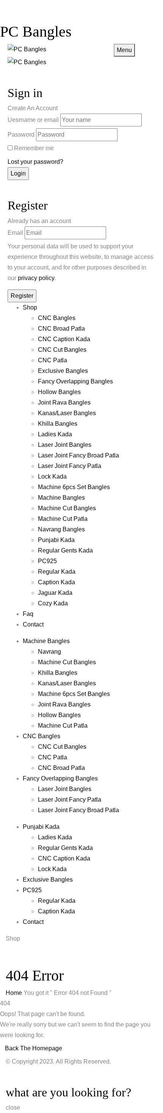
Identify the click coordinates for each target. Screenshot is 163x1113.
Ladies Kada (55, 434)
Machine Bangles (61, 497)
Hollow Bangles (59, 392)
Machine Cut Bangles (67, 508)
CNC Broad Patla (61, 328)
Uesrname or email (33, 120)
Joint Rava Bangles (64, 402)
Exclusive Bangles (63, 371)
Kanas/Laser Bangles (67, 413)
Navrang (49, 651)
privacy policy (36, 278)
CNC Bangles (56, 318)
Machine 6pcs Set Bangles (74, 487)
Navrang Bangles (61, 529)
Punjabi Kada (56, 540)
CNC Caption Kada (64, 339)
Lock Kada (52, 476)
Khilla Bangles (57, 423)
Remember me (34, 148)
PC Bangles (36, 31)
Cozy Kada (53, 603)
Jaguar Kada (55, 593)
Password (21, 134)
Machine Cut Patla (63, 519)
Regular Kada (56, 571)
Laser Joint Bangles (64, 445)
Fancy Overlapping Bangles (75, 381)
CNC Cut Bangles (62, 349)
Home (14, 993)
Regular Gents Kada (65, 550)
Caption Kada (56, 582)
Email (15, 232)
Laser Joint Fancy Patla (69, 466)
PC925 (47, 561)
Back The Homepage (33, 1048)
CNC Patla (52, 360)
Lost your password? (35, 162)
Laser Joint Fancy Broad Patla (78, 455)
